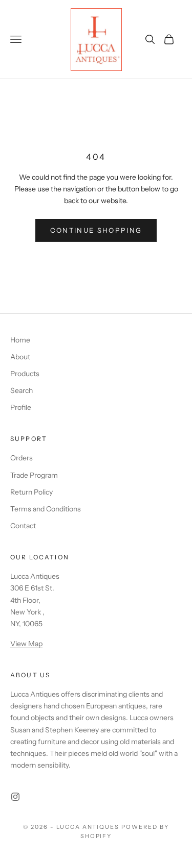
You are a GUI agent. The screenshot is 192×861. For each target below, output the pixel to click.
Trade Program (34, 475)
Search (21, 390)
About (20, 356)
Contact (23, 525)
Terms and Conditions (45, 508)
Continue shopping (96, 230)
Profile (20, 407)
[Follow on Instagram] (15, 797)
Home (20, 340)
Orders (21, 457)
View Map (26, 643)
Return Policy (31, 492)
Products (24, 373)
